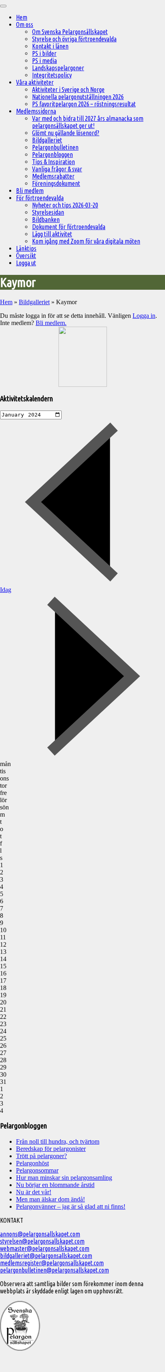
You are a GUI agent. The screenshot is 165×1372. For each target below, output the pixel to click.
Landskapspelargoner (58, 67)
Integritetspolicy (52, 75)
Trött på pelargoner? (41, 1155)
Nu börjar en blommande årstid (55, 1184)
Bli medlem (30, 190)
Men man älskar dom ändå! (50, 1199)
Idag (5, 589)
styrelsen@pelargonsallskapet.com (42, 1241)
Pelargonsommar (37, 1170)
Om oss (24, 24)
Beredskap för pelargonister (51, 1148)
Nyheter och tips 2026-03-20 (65, 205)
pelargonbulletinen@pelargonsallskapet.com (54, 1270)
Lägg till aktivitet (52, 234)
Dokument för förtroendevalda (68, 226)
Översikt (26, 255)
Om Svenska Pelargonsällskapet (70, 31)
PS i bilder (44, 53)
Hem (21, 17)
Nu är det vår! (33, 1192)
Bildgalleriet (47, 140)
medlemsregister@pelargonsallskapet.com (52, 1262)
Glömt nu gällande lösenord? (65, 132)
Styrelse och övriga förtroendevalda (74, 39)
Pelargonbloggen (52, 154)
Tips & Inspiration (53, 161)
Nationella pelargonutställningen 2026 (78, 96)
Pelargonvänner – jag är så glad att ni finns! (70, 1206)
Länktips (26, 248)
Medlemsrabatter (53, 176)
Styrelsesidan (48, 212)
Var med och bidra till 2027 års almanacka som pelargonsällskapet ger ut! (87, 122)
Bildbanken (46, 219)
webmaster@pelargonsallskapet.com (44, 1248)
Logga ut (26, 262)
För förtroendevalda (40, 197)
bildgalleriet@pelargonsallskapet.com (46, 1255)
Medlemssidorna (36, 111)
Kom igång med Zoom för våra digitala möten (86, 241)
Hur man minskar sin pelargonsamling (64, 1177)
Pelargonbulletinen (55, 147)
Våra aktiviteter (35, 82)
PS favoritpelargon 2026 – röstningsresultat (84, 104)
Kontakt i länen (50, 46)
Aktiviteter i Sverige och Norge (68, 89)
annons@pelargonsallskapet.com (40, 1234)
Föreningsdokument (56, 183)
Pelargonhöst (32, 1163)
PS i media (44, 60)
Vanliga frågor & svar (57, 169)
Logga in (144, 315)
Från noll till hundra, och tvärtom (57, 1141)
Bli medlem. (51, 322)
